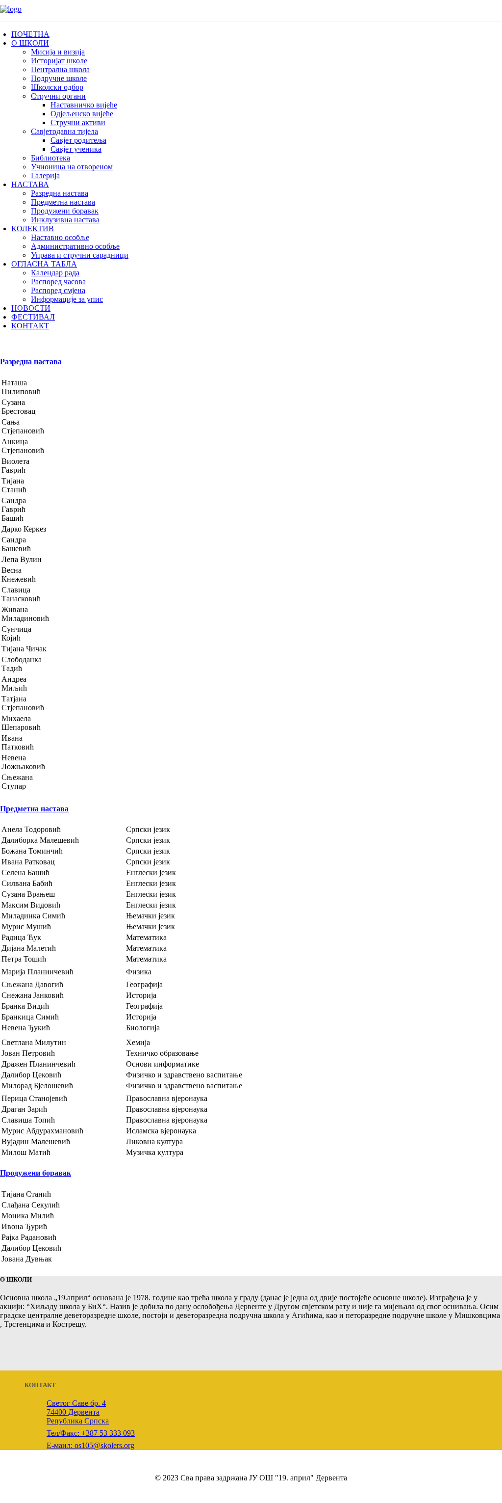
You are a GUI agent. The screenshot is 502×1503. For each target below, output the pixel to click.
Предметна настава (63, 202)
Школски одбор (57, 87)
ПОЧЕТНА (30, 34)
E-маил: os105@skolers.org (90, 1445)
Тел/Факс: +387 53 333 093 (91, 1433)
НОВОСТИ (30, 308)
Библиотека (50, 158)
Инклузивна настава (65, 219)
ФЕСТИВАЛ (33, 317)
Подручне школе (59, 78)
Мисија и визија (58, 52)
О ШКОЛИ (30, 43)
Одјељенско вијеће (81, 113)
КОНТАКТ (30, 326)
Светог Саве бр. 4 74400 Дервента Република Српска (78, 1412)
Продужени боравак (65, 211)
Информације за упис (67, 299)
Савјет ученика (75, 149)
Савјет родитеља (78, 140)
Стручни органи (58, 96)
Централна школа (60, 69)
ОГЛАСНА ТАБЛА (44, 264)
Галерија (45, 175)
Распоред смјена (58, 290)
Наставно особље (60, 237)
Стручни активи (77, 122)
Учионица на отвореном (72, 166)
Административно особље (75, 246)
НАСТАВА (30, 184)
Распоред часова (58, 281)
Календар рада (55, 272)
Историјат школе (59, 60)
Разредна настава (59, 193)
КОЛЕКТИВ (32, 228)
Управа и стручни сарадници (79, 255)
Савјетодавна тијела (64, 131)
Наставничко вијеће (83, 105)
